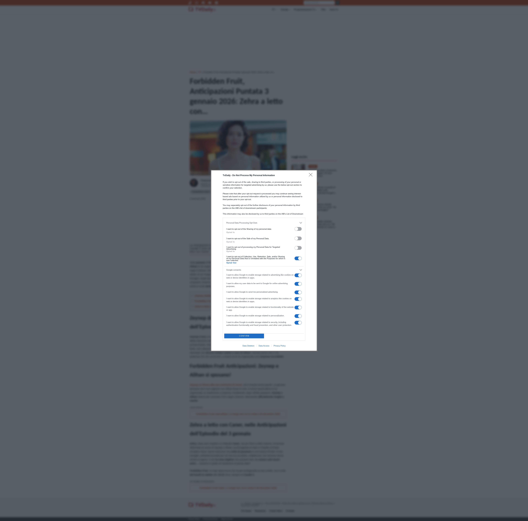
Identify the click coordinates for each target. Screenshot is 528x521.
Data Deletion (248, 346)
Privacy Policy (280, 346)
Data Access (264, 346)
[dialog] (264, 260)
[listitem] (264, 222)
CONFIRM (244, 336)
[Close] (311, 175)
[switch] (298, 229)
